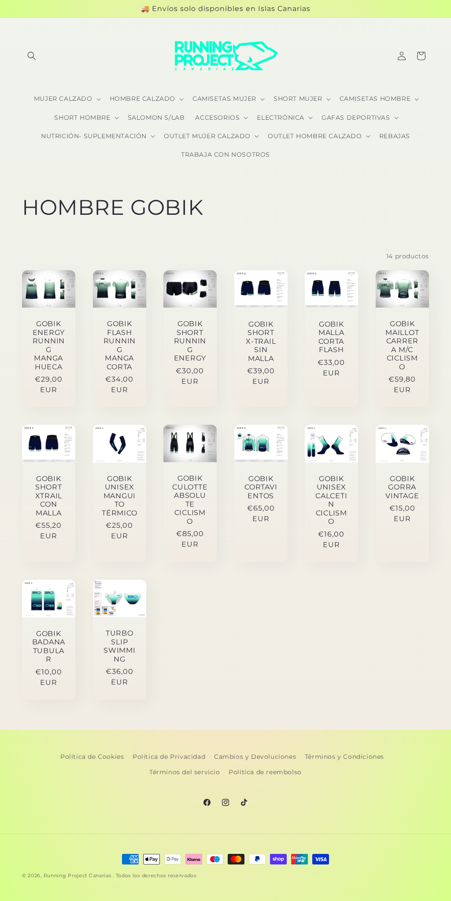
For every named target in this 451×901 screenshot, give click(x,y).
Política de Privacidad (169, 757)
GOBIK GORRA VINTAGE (402, 487)
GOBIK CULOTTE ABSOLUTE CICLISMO (189, 500)
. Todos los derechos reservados (154, 875)
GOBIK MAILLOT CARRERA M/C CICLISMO (402, 345)
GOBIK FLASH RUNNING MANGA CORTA (119, 345)
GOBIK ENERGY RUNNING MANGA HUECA (49, 345)
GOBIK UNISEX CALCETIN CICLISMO (331, 500)
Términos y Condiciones (344, 757)
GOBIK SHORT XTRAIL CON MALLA (48, 495)
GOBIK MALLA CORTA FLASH (331, 337)
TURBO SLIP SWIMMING (119, 646)
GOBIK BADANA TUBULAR (48, 646)
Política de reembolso (265, 772)
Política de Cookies (92, 757)
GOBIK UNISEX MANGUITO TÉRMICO (119, 495)
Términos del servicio (184, 772)
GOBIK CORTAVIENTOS (260, 487)
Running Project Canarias (77, 875)
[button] (31, 56)
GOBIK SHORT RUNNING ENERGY (190, 341)
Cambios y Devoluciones (255, 757)
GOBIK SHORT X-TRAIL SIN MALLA (261, 341)
